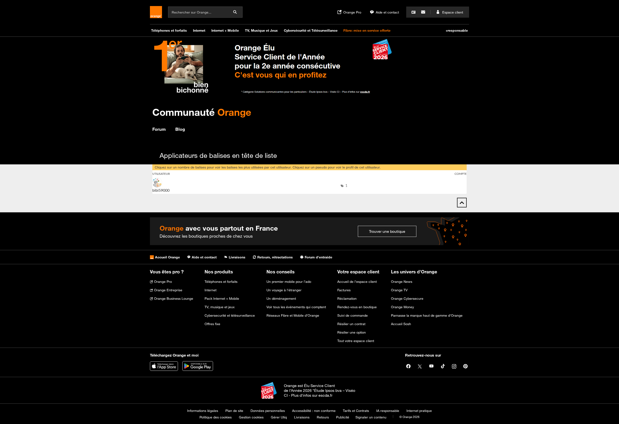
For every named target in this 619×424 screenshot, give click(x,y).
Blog (180, 129)
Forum (159, 129)
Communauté (201, 112)
